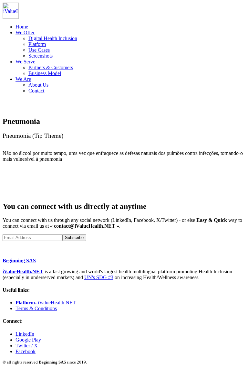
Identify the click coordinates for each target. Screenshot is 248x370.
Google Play (28, 340)
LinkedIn (25, 334)
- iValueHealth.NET (46, 302)
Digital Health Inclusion (52, 38)
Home (22, 26)
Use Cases (39, 50)
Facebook (26, 351)
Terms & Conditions (36, 308)
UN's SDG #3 (98, 277)
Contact (36, 90)
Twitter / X (27, 345)
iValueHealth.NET (23, 271)
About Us (38, 85)
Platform (37, 44)
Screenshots (40, 56)
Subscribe (74, 237)
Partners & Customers (50, 67)
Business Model (44, 73)
